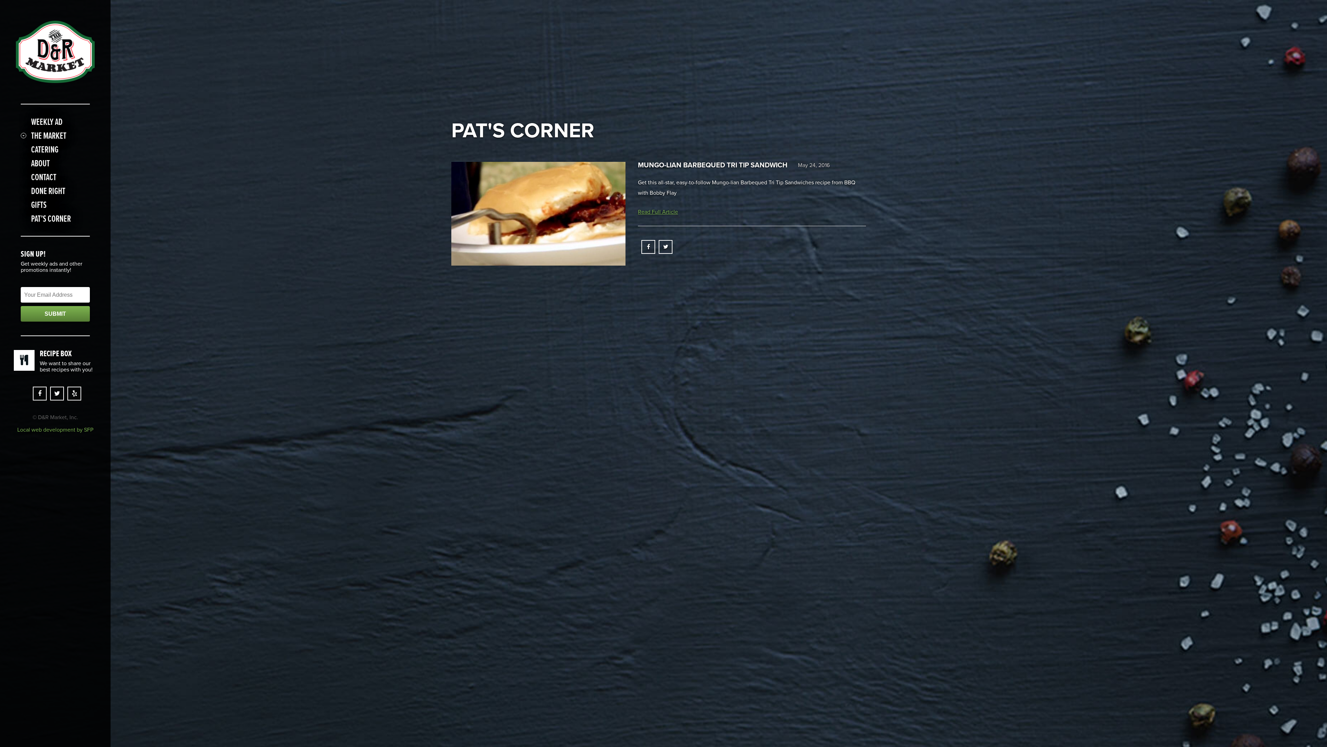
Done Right (48, 190)
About (40, 163)
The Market (48, 135)
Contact (43, 177)
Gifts (39, 204)
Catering (44, 149)
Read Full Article (658, 212)
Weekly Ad (47, 121)
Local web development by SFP (55, 429)
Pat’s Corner (51, 218)
